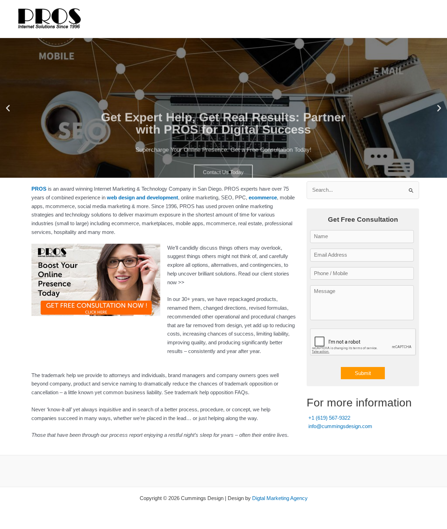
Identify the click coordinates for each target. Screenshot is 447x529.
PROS (38, 189)
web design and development (142, 197)
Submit (363, 373)
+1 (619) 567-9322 (329, 418)
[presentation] (363, 342)
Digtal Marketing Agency (280, 498)
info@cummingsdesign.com (340, 426)
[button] (7, 108)
